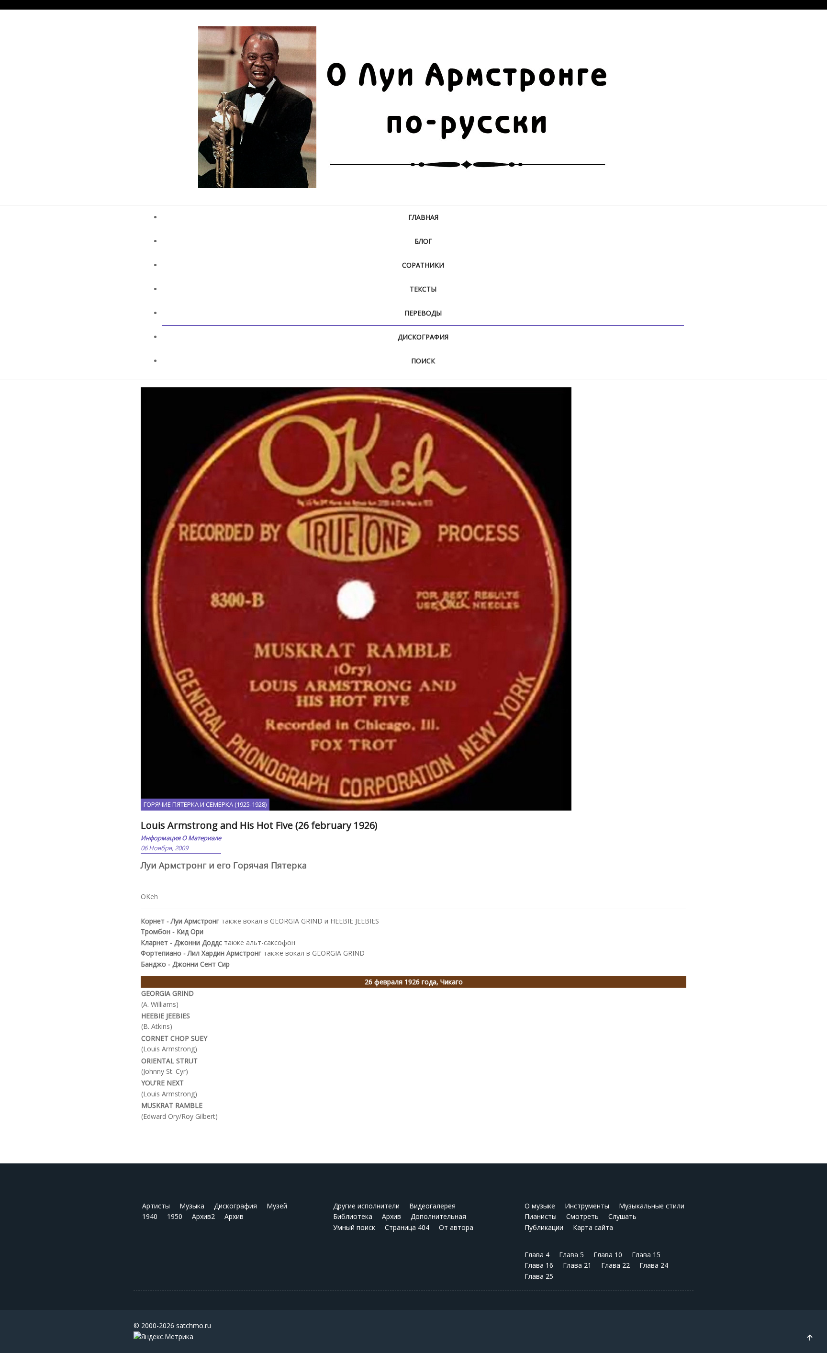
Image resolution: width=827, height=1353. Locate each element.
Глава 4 (537, 1254)
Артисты (156, 1205)
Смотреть (582, 1216)
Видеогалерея (432, 1205)
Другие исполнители (366, 1205)
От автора (456, 1227)
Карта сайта (593, 1227)
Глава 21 (577, 1265)
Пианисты (541, 1216)
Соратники (423, 265)
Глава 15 (646, 1254)
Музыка (191, 1205)
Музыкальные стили (651, 1205)
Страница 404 (407, 1227)
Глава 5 (571, 1254)
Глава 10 (607, 1254)
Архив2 (203, 1216)
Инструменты (587, 1205)
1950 (174, 1216)
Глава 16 (539, 1265)
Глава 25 (539, 1276)
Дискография (423, 336)
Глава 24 (653, 1265)
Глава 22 (615, 1265)
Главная (423, 217)
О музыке (540, 1205)
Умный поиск (354, 1227)
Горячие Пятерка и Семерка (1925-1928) (205, 804)
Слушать (622, 1216)
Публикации (544, 1227)
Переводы (423, 312)
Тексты (423, 288)
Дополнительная (438, 1216)
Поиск (423, 360)
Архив (234, 1216)
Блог (423, 241)
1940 (149, 1216)
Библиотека (352, 1216)
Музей (277, 1205)
